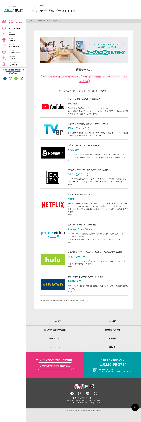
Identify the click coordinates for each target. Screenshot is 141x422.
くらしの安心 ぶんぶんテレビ (13, 9)
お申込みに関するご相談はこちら (55, 366)
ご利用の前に (112, 347)
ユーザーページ (14, 52)
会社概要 (112, 321)
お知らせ (12, 40)
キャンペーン (14, 46)
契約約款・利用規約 (112, 330)
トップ (30, 21)
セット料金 (84, 81)
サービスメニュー (15, 22)
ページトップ (135, 407)
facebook (5, 79)
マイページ (13, 58)
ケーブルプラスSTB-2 (42, 21)
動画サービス (73, 77)
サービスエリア (55, 321)
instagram (10, 79)
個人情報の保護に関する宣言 (55, 330)
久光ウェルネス (14, 69)
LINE (16, 79)
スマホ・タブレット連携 (92, 77)
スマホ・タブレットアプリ (115, 77)
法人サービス (14, 64)
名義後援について (55, 338)
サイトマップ (55, 347)
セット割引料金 (14, 28)
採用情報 (112, 338)
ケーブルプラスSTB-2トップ (53, 77)
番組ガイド (13, 34)
